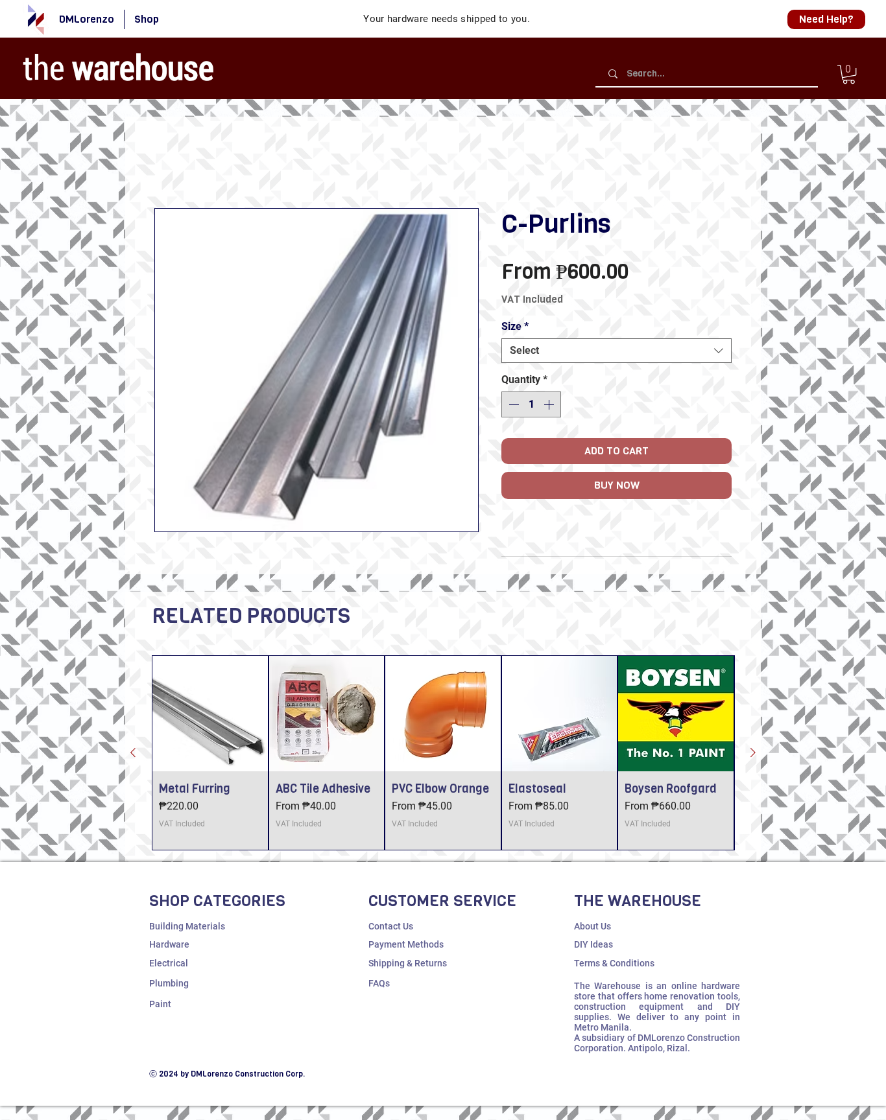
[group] (443, 755)
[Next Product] (753, 754)
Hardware (169, 946)
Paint (160, 1006)
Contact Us (390, 928)
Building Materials (187, 928)
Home (168, 163)
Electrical (168, 965)
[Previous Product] (133, 754)
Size (515, 328)
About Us (592, 928)
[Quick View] (210, 715)
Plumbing (169, 985)
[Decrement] (512, 406)
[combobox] (616, 352)
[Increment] (550, 406)
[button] (848, 74)
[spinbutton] (531, 406)
